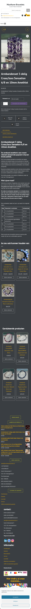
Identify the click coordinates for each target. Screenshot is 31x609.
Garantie (3, 496)
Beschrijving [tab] (6, 130)
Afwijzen (15, 601)
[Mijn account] (22, 15)
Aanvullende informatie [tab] (9, 133)
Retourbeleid (7, 553)
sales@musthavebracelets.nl (7, 15)
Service (3, 501)
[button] (27, 36)
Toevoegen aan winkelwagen (19, 103)
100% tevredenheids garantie (8, 504)
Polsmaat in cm (6, 98)
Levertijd (3, 499)
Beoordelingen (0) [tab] (8, 137)
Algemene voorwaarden (9, 561)
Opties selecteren (8, 277)
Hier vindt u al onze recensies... (15, 579)
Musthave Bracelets (15, 4)
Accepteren (15, 597)
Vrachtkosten (4, 494)
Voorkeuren (15, 605)
